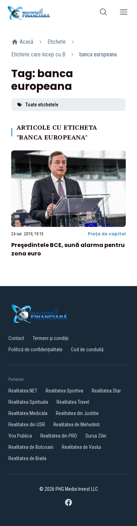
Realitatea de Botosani (30, 447)
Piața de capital (107, 234)
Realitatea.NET (22, 391)
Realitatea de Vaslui (81, 447)
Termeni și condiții (50, 338)
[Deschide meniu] (123, 13)
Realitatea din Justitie (77, 413)
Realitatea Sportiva (64, 391)
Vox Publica (20, 436)
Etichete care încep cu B (38, 54)
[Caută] (103, 13)
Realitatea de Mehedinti (76, 424)
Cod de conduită (87, 349)
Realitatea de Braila (27, 458)
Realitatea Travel (73, 402)
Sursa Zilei (95, 436)
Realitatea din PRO (58, 436)
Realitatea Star (106, 391)
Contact (16, 338)
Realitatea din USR (26, 424)
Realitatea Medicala (27, 413)
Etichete (56, 41)
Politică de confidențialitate (35, 349)
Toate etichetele (41, 104)
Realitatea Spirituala (28, 402)
